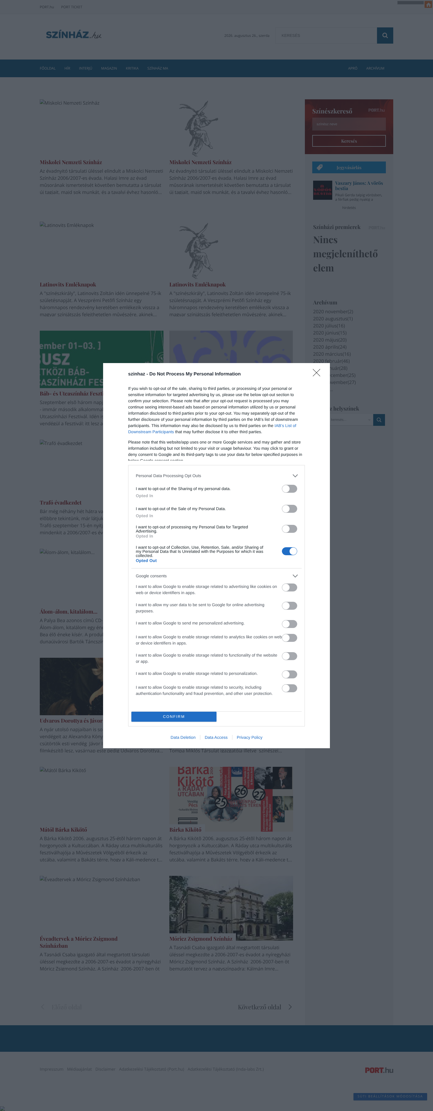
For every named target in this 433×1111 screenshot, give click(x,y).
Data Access (216, 737)
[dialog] (216, 555)
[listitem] (216, 476)
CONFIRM (174, 716)
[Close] (318, 374)
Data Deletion (183, 737)
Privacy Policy (249, 737)
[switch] (289, 489)
